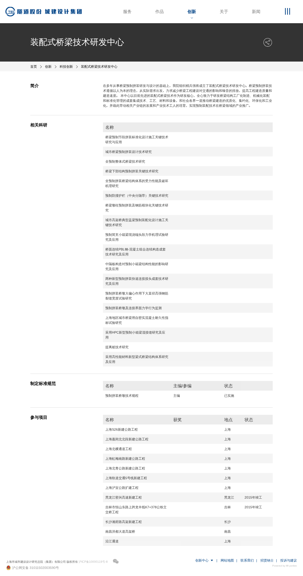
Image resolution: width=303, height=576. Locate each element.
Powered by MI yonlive (284, 566)
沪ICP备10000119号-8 (93, 561)
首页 (33, 66)
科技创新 (66, 66)
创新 (48, 66)
